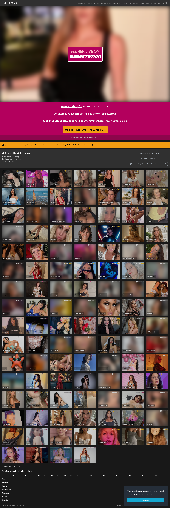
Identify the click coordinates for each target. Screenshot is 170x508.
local (135, 3)
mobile (149, 3)
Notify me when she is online (149, 153)
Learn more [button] (149, 494)
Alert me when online (85, 130)
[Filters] (166, 3)
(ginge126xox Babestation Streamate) (77, 145)
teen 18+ (81, 3)
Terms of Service (121, 505)
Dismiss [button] (146, 500)
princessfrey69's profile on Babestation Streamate (149, 164)
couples (127, 3)
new (142, 3)
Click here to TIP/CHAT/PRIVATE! (85, 137)
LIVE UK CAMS (9, 3)
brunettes (106, 3)
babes (89, 3)
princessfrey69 (71, 106)
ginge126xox (109, 113)
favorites (159, 3)
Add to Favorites (149, 158)
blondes (117, 3)
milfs (96, 3)
